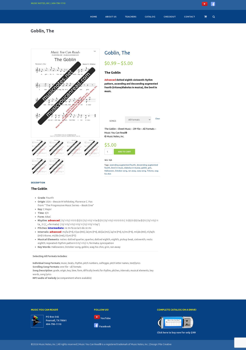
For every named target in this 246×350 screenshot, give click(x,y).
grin (149, 168)
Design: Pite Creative (161, 344)
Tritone (150, 171)
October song (121, 171)
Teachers (130, 16)
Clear (157, 119)
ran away (132, 171)
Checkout (170, 16)
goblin (144, 168)
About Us (110, 16)
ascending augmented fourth (123, 165)
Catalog (150, 16)
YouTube (105, 318)
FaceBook (104, 326)
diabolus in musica (132, 168)
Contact (189, 16)
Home (93, 16)
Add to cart (124, 152)
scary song (141, 171)
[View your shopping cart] (203, 18)
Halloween (109, 171)
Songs (112, 121)
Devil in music (117, 168)
